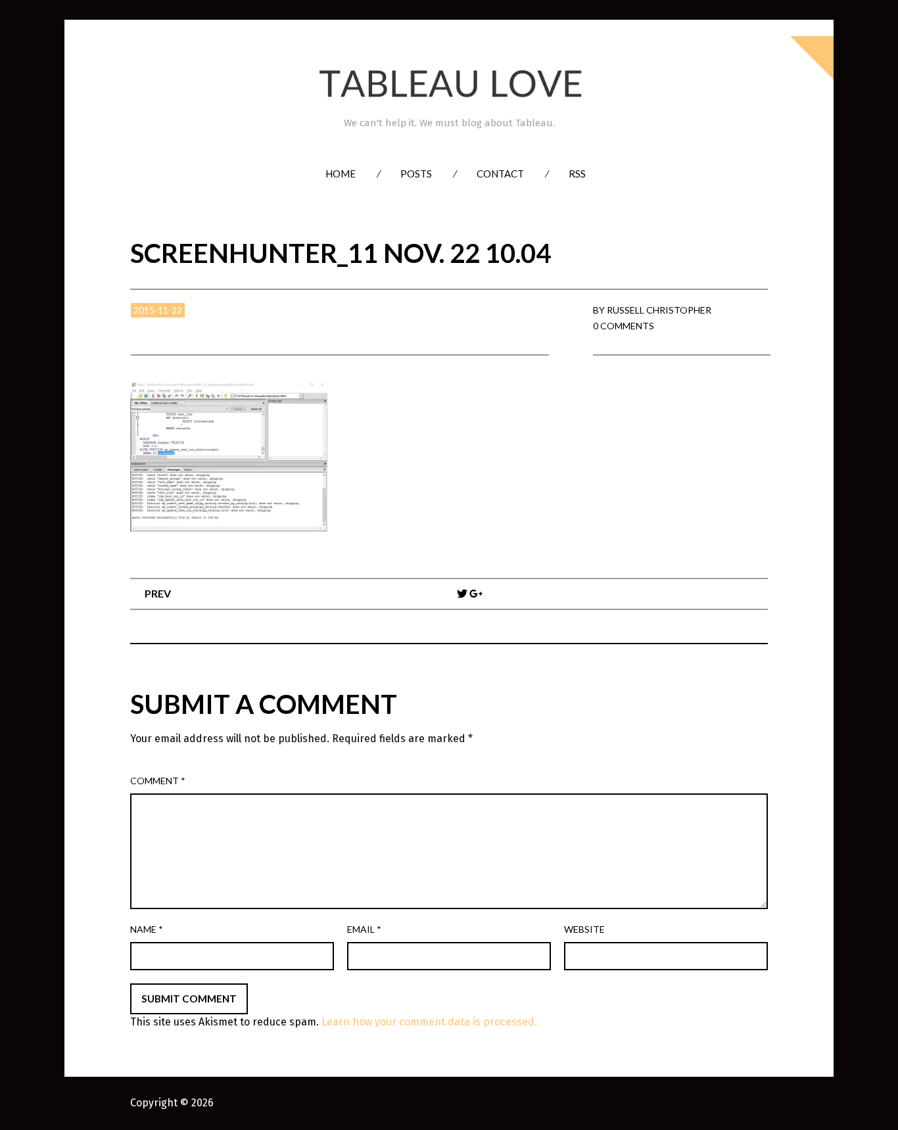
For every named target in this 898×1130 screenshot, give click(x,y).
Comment (157, 780)
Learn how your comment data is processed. (429, 1022)
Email (364, 929)
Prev (158, 593)
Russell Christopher (659, 310)
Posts (416, 173)
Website (584, 929)
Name (146, 929)
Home (340, 173)
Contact (500, 173)
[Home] (449, 84)
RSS (577, 173)
